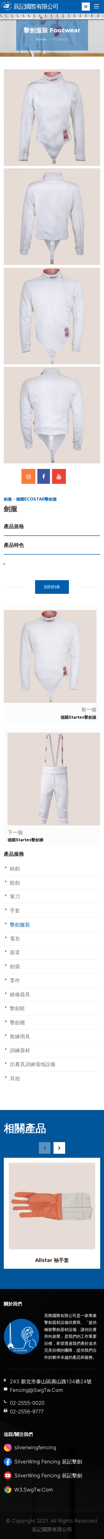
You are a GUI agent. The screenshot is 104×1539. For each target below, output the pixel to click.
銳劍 (15, 883)
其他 (15, 1078)
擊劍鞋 (17, 1008)
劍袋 (15, 966)
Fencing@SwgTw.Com (36, 1390)
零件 (15, 981)
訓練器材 (20, 1050)
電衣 (15, 939)
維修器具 (20, 994)
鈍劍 (15, 869)
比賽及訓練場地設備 (32, 1064)
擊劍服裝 (20, 925)
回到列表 (52, 586)
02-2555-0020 (27, 1403)
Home (41, 39)
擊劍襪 (17, 1023)
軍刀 (15, 897)
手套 (15, 911)
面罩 (15, 952)
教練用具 (20, 1036)
